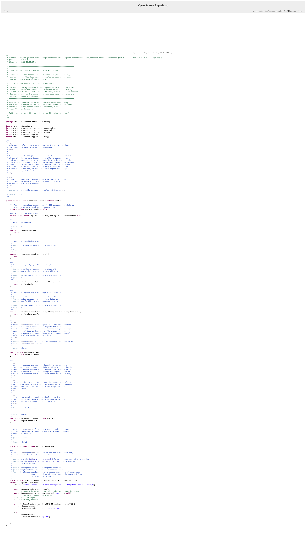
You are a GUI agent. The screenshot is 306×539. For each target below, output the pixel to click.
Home (6, 11)
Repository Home (295, 11)
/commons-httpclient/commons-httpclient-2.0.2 (270, 11)
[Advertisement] (153, 32)
